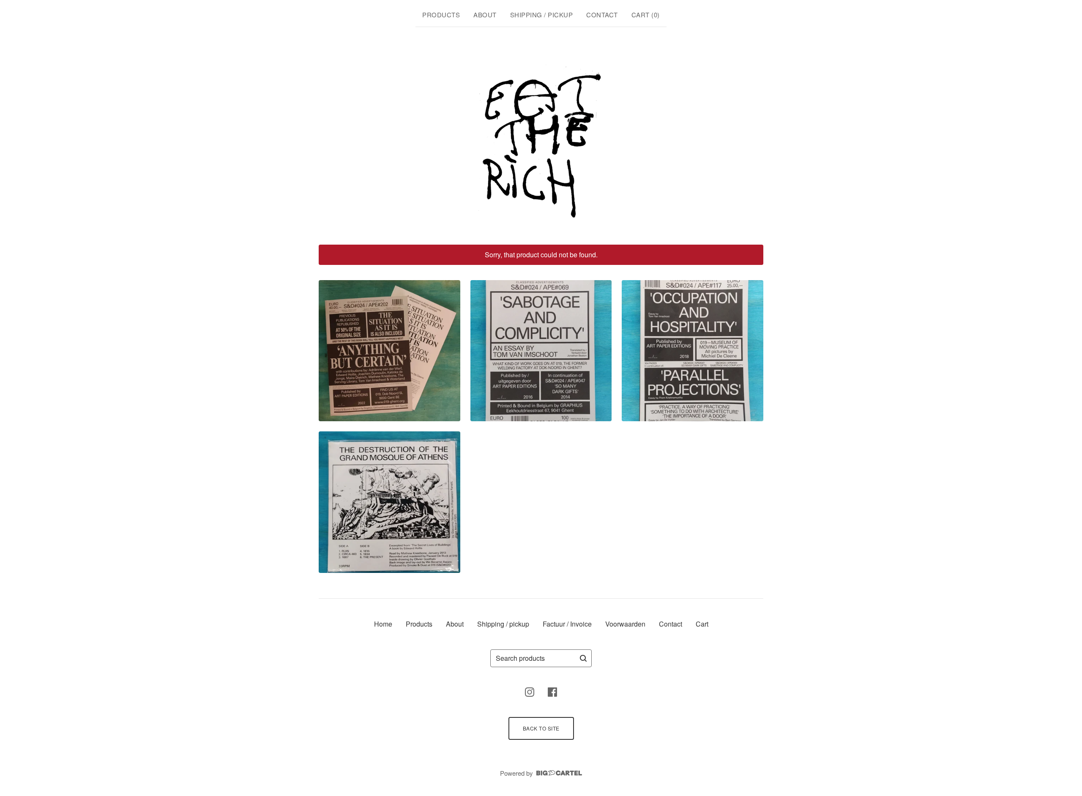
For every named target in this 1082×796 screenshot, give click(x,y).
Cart (702, 624)
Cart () (645, 14)
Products (441, 14)
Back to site (541, 728)
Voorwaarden (625, 624)
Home (383, 624)
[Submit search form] (583, 658)
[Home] (541, 134)
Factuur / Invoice (567, 624)
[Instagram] (529, 692)
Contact (602, 14)
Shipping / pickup (541, 14)
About (485, 14)
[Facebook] (552, 692)
